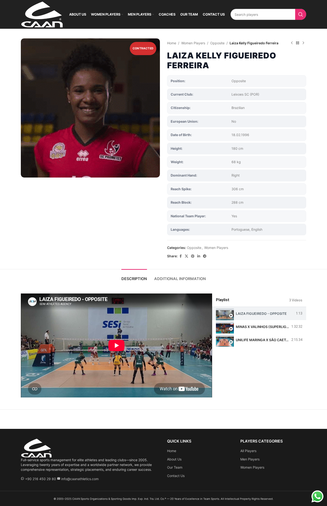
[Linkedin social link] (199, 256)
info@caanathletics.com (80, 479)
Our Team (174, 467)
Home (171, 43)
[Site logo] (42, 14)
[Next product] (303, 43)
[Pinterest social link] (193, 256)
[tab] (134, 276)
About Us (174, 459)
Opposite (217, 43)
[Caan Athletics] (36, 448)
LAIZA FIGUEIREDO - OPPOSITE (261, 313)
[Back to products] (297, 43)
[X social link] (186, 256)
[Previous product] (292, 43)
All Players (248, 451)
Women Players (193, 43)
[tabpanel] (116, 345)
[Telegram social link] (205, 256)
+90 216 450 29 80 (40, 479)
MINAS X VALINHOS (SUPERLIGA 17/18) (267, 327)
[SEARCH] (300, 14)
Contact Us (176, 476)
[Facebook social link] (180, 256)
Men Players (249, 459)
